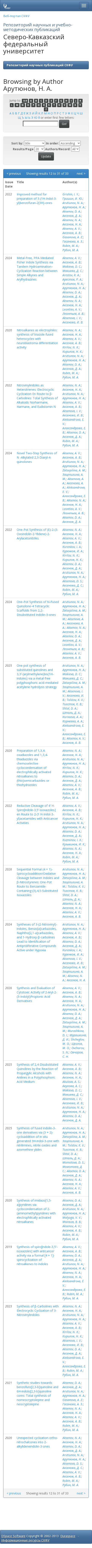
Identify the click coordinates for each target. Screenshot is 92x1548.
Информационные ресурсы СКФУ (25, 1540)
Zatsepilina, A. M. (74, 470)
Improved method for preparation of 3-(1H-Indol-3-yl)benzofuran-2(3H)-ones (37, 198)
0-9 (25, 100)
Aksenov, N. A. (71, 220)
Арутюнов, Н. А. (73, 207)
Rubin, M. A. (70, 246)
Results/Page (23, 149)
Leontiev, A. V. (71, 309)
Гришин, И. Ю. (72, 198)
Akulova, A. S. (71, 1082)
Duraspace (67, 1536)
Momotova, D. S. (73, 1162)
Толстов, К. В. (72, 704)
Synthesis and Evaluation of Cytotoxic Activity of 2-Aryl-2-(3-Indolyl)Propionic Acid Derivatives (37, 994)
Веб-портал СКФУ (16, 16)
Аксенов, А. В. (71, 233)
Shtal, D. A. (69, 708)
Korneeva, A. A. (72, 717)
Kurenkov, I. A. (72, 547)
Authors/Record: (57, 149)
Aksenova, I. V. (72, 318)
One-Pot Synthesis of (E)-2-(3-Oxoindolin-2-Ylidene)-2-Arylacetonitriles (37, 534)
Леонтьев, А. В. (73, 314)
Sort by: (17, 143)
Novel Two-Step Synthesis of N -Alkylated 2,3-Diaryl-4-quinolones (37, 457)
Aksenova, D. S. (72, 581)
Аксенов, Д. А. (71, 216)
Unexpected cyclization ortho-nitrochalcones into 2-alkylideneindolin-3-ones (37, 1442)
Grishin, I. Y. (70, 194)
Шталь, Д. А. (71, 713)
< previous (14, 173)
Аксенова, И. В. (72, 322)
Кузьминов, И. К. (73, 844)
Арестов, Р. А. (72, 279)
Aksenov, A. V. (71, 228)
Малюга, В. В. (71, 1222)
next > (81, 173)
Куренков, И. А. (72, 551)
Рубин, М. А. (70, 250)
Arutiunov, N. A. (72, 203)
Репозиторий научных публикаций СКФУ (40, 65)
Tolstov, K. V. (75, 700)
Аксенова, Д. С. (72, 585)
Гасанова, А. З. (72, 241)
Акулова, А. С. (71, 1086)
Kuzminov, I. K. (72, 840)
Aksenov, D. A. (71, 211)
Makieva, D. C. (71, 266)
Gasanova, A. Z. (72, 237)
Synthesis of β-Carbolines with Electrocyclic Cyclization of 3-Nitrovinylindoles (38, 1310)
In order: (52, 143)
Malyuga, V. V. (71, 1217)
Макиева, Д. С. (72, 271)
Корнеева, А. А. (72, 721)
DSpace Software (13, 1536)
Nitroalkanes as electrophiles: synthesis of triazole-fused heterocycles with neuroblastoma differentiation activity (37, 338)
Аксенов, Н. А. (72, 224)
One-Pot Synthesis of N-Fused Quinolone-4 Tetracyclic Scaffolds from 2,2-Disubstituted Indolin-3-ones (38, 608)
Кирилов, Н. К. (72, 352)
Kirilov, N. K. (70, 347)
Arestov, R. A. (71, 275)
